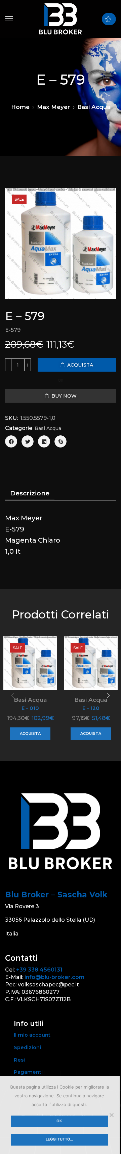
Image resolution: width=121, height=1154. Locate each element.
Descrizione (29, 493)
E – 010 (30, 708)
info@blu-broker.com (54, 977)
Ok (59, 1121)
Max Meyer (53, 107)
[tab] (29, 493)
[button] (9, 19)
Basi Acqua (93, 107)
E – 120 (90, 708)
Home (20, 107)
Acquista (30, 733)
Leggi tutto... (59, 1139)
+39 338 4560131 (39, 970)
